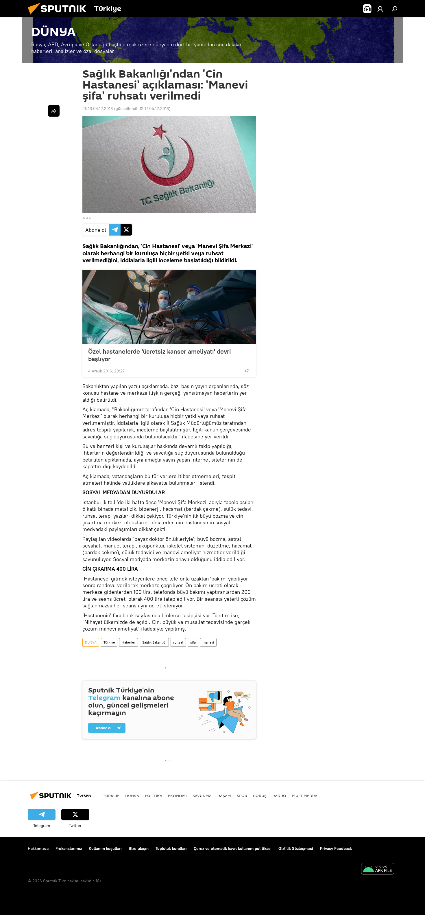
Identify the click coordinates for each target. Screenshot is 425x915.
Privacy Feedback (336, 848)
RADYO (279, 795)
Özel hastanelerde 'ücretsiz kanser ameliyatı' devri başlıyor (159, 355)
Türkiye (109, 642)
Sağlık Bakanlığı (154, 642)
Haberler (128, 642)
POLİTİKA (153, 795)
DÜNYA (91, 642)
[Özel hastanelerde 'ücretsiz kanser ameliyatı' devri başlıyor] (169, 307)
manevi (208, 642)
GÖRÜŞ (260, 795)
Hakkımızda (38, 848)
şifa (193, 642)
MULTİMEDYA (304, 795)
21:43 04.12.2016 (97, 108)
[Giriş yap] (380, 8)
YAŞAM (224, 795)
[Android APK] (377, 869)
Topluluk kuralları (171, 848)
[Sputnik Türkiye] (59, 16)
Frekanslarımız (69, 848)
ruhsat (178, 642)
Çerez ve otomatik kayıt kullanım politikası (232, 848)
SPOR (242, 795)
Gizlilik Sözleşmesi (295, 848)
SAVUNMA (202, 795)
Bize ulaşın (139, 848)
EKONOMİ (177, 795)
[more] (247, 370)
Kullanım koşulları (105, 848)
